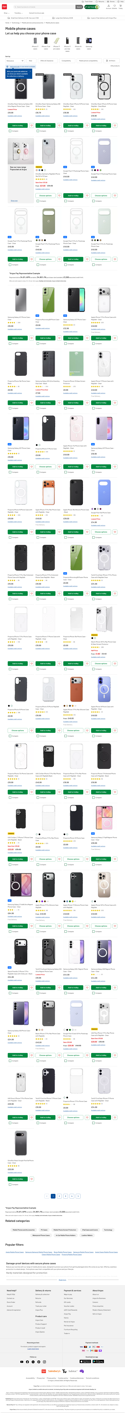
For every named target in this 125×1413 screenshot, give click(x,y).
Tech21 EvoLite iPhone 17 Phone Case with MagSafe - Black (48, 1099)
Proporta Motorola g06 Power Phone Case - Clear (75, 578)
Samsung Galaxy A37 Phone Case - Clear (102, 449)
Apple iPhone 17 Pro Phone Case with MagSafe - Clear (103, 318)
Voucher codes (69, 1306)
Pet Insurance (68, 1325)
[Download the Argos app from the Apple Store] (85, 1363)
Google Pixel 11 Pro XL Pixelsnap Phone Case (102, 245)
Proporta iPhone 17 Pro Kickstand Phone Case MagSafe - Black (47, 576)
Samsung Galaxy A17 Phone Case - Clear (19, 318)
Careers (95, 1302)
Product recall (40, 1328)
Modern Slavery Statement (102, 1310)
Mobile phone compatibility (88, 61)
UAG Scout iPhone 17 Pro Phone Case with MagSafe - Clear (20, 1099)
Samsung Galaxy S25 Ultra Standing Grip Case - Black (47, 382)
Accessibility (30, 1378)
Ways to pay (68, 1294)
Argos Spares (40, 1332)
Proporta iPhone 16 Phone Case (18, 709)
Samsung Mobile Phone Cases (83, 1252)
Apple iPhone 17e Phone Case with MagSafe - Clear (75, 447)
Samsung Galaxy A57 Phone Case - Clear (19, 449)
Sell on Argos (97, 1314)
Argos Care (39, 1320)
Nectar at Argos (69, 1322)
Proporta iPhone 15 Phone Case (73, 838)
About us (96, 1294)
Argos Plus (39, 1310)
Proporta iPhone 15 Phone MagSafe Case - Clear (47, 708)
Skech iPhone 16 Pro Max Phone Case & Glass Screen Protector (103, 643)
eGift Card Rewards (70, 1310)
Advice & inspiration (14, 1310)
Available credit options (15, 116)
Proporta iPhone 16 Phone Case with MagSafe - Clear (20, 511)
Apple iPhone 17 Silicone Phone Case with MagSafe (75, 906)
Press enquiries (98, 1306)
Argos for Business (99, 1298)
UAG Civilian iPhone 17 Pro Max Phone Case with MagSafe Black (48, 775)
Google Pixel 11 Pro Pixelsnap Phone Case (48, 245)
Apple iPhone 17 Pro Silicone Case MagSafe (47, 906)
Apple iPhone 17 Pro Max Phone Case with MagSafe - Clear (48, 511)
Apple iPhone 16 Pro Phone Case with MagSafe (103, 906)
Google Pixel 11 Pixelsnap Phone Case (103, 174)
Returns (38, 1298)
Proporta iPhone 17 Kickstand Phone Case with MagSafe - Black (103, 775)
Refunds (38, 1302)
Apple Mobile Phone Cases (15, 1252)
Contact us (10, 1298)
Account (10, 1306)
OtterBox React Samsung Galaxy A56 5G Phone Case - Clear (48, 105)
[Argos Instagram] (44, 1362)
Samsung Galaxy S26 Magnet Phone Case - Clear (103, 970)
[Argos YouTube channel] (21, 1362)
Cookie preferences (77, 1378)
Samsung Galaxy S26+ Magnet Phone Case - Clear (75, 970)
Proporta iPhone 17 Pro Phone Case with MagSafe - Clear (20, 638)
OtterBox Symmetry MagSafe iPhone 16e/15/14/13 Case (48, 175)
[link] (37, 170)
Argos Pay (67, 1314)
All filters (112, 61)
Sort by (7, 56)
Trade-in (67, 1333)
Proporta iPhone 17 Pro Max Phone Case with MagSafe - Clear (74, 775)
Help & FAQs (11, 1294)
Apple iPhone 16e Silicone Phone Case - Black (76, 511)
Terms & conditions (92, 1378)
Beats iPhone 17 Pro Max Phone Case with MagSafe (48, 1035)
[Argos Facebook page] (27, 1362)
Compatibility (66, 61)
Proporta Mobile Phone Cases (72, 1254)
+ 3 (75, 706)
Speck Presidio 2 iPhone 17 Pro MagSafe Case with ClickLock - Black (20, 972)
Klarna (66, 1318)
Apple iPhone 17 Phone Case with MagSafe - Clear (102, 382)
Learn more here (33, 1349)
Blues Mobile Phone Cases (63, 1252)
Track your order (41, 1306)
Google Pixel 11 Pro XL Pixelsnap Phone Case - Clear (74, 242)
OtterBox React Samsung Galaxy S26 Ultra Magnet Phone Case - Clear (20, 105)
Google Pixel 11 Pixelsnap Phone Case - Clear (76, 172)
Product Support (41, 1324)
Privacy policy (51, 1378)
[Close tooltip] (30, 71)
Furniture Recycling (70, 1329)
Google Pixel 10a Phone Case (101, 513)
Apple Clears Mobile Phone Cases (106, 1252)
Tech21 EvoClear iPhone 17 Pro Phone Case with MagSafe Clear (104, 576)
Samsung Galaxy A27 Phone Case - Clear (75, 321)
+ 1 (75, 901)
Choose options (45, 195)
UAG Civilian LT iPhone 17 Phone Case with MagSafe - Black (20, 838)
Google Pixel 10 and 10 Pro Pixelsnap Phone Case (75, 1035)
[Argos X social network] (33, 1362)
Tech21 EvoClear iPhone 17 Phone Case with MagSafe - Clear (102, 1099)
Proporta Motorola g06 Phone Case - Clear (48, 321)
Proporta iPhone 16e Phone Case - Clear (74, 638)
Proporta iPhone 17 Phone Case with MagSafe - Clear (48, 638)
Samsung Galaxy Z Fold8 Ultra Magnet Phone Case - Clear (20, 905)
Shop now (14, 200)
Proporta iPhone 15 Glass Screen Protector (74, 382)
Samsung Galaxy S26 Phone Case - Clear (19, 1032)
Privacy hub (41, 1378)
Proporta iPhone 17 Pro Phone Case (75, 1101)
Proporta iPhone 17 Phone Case (46, 449)
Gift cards (67, 1302)
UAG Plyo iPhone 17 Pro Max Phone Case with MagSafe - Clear (102, 1034)
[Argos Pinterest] (38, 1362)
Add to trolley (17, 125)
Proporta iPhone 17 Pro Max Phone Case (47, 839)
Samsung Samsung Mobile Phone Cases (38, 1252)
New (30, 61)
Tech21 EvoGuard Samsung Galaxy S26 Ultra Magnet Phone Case (49, 970)
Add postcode (15, 66)
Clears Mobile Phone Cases (51, 1254)
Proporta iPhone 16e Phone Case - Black (19, 382)
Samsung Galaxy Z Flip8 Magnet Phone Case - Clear (104, 838)
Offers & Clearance (46, 61)
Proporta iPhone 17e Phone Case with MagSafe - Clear (20, 775)
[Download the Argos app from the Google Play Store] (98, 1363)
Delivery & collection (42, 1294)
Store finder (11, 1302)
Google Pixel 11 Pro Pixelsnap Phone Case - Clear (20, 242)
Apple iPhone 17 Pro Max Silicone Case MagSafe (76, 711)
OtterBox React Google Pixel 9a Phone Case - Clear (21, 1162)
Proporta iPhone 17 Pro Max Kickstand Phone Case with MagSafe (20, 576)
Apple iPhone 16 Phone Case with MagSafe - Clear (102, 708)
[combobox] (44, 7)
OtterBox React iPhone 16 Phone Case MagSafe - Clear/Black (104, 105)
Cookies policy (63, 1378)
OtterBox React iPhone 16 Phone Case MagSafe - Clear (76, 105)
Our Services (68, 1298)
